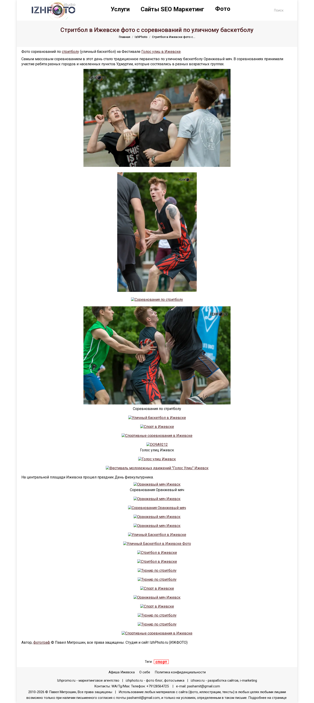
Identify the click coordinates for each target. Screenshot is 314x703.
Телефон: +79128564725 (150, 686)
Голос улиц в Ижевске (161, 51)
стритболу (70, 51)
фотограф (41, 642)
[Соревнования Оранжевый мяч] (157, 484)
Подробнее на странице (268, 698)
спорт (161, 662)
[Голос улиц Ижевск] (157, 444)
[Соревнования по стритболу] (157, 403)
